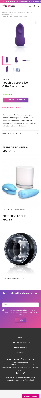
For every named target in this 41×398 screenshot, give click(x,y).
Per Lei (29, 12)
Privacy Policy (20, 347)
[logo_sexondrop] (9, 5)
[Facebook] (17, 373)
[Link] (38, 6)
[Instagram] (24, 373)
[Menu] (29, 5)
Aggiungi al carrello (15, 100)
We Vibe (5, 79)
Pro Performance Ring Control (14, 278)
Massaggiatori (7, 14)
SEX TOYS (21, 12)
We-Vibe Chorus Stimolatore (14, 210)
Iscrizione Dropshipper (20, 342)
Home (4, 12)
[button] (34, 6)
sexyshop (12, 12)
